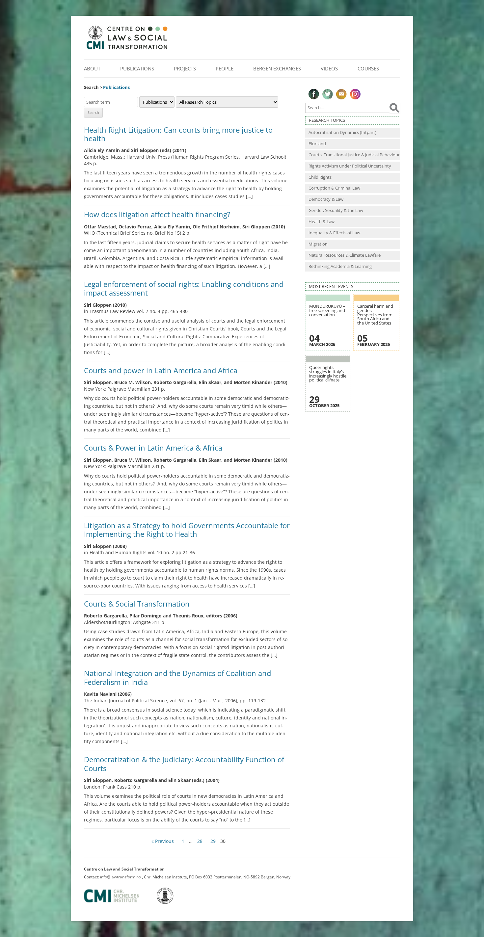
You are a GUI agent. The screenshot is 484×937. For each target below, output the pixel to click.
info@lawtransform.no (120, 877)
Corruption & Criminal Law (334, 188)
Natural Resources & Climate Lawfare (345, 255)
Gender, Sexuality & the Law (336, 210)
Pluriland (317, 143)
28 (200, 841)
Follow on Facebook (314, 94)
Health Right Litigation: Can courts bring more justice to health (178, 134)
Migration (318, 244)
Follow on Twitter (327, 94)
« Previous (162, 841)
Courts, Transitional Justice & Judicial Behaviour (354, 155)
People (224, 68)
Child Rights (320, 177)
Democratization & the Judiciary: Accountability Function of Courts (184, 763)
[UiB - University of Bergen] (173, 902)
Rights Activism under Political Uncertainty (350, 166)
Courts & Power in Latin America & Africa (153, 448)
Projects (185, 68)
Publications (137, 68)
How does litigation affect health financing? (157, 214)
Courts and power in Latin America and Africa (160, 370)
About (92, 68)
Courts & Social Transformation (137, 604)
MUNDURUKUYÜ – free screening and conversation (327, 310)
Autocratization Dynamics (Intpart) (342, 132)
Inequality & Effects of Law (334, 233)
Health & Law (322, 221)
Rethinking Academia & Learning (340, 266)
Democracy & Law (326, 199)
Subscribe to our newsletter (341, 94)
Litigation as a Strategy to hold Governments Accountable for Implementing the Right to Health (187, 529)
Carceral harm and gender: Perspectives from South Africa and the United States (375, 314)
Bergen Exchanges (277, 68)
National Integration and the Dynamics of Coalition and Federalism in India (177, 677)
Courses (368, 68)
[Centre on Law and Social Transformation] (127, 49)
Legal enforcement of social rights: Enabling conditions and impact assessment (183, 288)
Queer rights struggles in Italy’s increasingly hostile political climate (327, 374)
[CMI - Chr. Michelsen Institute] (120, 902)
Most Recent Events (331, 286)
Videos (329, 68)
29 (213, 841)
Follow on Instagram (355, 94)
